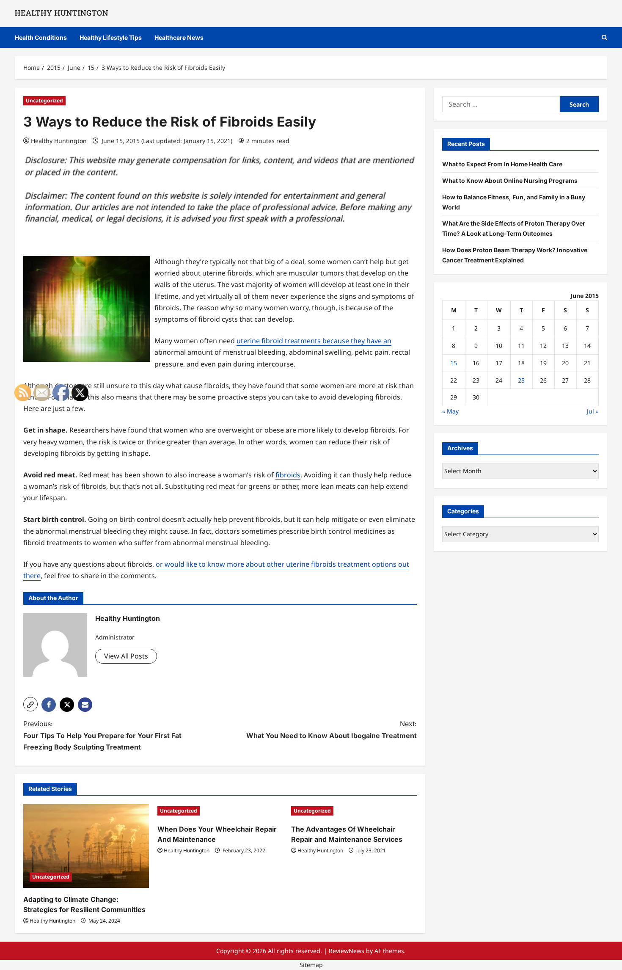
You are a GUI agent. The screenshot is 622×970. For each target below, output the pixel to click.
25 (521, 380)
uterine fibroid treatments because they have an (314, 340)
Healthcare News (179, 37)
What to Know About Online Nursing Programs (510, 180)
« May (450, 411)
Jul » (593, 411)
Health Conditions (41, 37)
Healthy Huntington (59, 141)
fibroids (287, 474)
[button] (604, 37)
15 (453, 362)
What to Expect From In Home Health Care (502, 163)
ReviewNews (346, 951)
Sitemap (311, 965)
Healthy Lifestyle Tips (111, 37)
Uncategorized (44, 100)
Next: (331, 729)
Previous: (102, 735)
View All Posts (126, 656)
